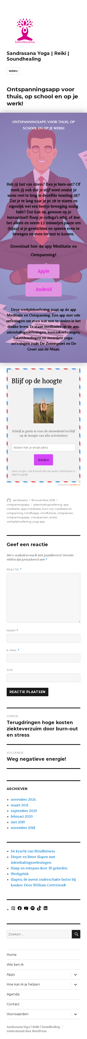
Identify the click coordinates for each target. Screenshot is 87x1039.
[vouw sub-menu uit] (75, 974)
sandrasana (20, 500)
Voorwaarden (18, 1014)
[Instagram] (13, 909)
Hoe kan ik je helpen (23, 984)
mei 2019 (18, 822)
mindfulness (48, 513)
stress (53, 517)
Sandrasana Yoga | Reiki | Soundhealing (38, 56)
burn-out (48, 508)
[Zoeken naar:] (39, 934)
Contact (13, 1004)
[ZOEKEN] (76, 934)
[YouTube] (26, 909)
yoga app (38, 521)
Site (10, 670)
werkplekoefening (19, 521)
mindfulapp (31, 513)
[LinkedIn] (45, 909)
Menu (13, 71)
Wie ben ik (15, 964)
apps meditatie (31, 508)
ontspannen (65, 513)
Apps (11, 974)
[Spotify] (32, 909)
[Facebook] (19, 909)
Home (12, 955)
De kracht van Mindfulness (33, 851)
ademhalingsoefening (47, 504)
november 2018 (23, 828)
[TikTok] (39, 909)
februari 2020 (22, 816)
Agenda (13, 994)
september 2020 (24, 811)
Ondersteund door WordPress (27, 1031)
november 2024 (23, 799)
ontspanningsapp (18, 504)
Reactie (14, 569)
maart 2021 (19, 805)
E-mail (13, 650)
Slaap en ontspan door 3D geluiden (39, 868)
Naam (12, 630)
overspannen (39, 517)
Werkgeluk (20, 874)
